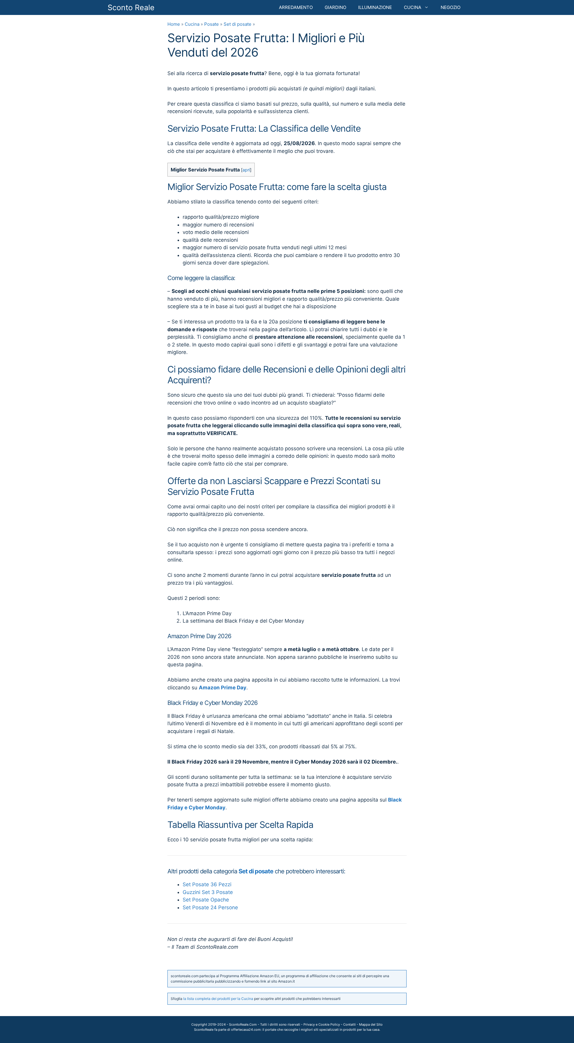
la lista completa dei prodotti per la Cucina (218, 998)
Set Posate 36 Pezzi (207, 884)
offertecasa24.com (246, 1029)
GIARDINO (335, 7)
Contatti (349, 1024)
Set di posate (237, 24)
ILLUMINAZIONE (375, 7)
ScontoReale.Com (243, 1024)
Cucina (192, 24)
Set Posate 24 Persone (210, 907)
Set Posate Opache (206, 900)
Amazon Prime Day (222, 688)
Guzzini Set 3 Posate (208, 892)
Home (173, 24)
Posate (211, 24)
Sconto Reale (131, 7)
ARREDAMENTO (296, 7)
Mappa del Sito (371, 1024)
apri (246, 170)
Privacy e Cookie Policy (321, 1024)
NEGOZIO (450, 7)
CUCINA (412, 7)
